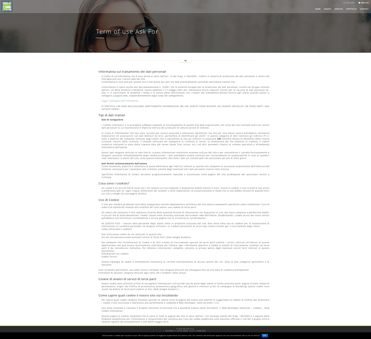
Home (318, 9)
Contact (364, 9)
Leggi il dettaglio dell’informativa (120, 100)
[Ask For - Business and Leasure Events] (6, 6)
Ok (265, 336)
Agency (327, 9)
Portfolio (351, 9)
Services (339, 9)
